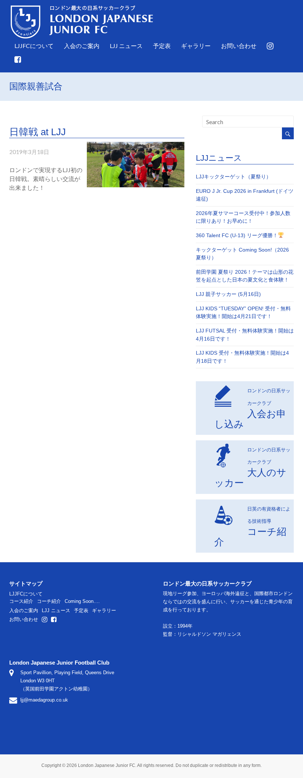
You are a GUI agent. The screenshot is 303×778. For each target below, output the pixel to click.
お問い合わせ (238, 45)
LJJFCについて (34, 45)
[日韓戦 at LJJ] (135, 145)
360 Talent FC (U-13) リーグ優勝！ (237, 235)
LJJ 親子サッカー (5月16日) (228, 294)
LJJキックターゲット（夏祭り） (233, 177)
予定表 (162, 45)
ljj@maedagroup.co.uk (44, 700)
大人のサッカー (252, 467)
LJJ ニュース (126, 45)
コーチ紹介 (252, 526)
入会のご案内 (81, 45)
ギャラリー (196, 45)
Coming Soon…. (82, 601)
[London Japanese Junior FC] (82, 6)
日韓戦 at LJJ (37, 131)
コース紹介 (21, 601)
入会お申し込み (252, 408)
